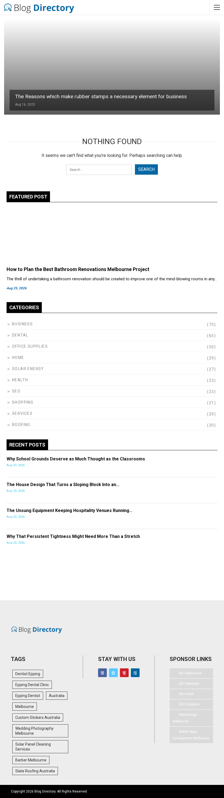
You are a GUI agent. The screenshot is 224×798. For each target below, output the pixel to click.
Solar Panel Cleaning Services (33, 746)
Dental (20, 335)
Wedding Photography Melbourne (34, 731)
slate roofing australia (35, 771)
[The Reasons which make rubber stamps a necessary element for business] (112, 67)
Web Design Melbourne (185, 718)
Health (20, 380)
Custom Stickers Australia (37, 717)
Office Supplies (30, 346)
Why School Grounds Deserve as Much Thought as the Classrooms (76, 458)
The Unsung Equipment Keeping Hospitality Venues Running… (69, 510)
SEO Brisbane (189, 704)
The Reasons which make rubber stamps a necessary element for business (101, 96)
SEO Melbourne (190, 673)
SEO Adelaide (189, 684)
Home (18, 357)
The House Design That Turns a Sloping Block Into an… (63, 484)
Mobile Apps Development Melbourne (191, 735)
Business (22, 324)
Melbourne (24, 706)
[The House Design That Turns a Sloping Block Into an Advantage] (196, 490)
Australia (56, 695)
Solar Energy (28, 369)
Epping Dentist (27, 695)
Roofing (21, 424)
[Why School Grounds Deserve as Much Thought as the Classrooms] (196, 464)
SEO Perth (186, 694)
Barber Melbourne (30, 760)
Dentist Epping (27, 674)
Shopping (22, 402)
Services (22, 413)
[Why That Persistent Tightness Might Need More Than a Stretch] (196, 542)
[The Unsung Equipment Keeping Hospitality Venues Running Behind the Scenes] (196, 516)
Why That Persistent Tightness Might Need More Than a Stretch (73, 536)
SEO (16, 391)
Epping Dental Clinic (32, 685)
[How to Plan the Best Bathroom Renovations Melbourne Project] (112, 235)
